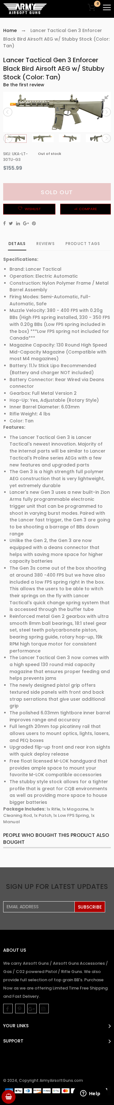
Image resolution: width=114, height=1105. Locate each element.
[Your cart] (9, 1097)
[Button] (107, 7)
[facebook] (8, 1008)
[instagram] (44, 1008)
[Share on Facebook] (4, 223)
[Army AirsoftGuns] (25, 9)
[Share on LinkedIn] (18, 223)
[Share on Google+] (26, 223)
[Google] (32, 1008)
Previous (8, 112)
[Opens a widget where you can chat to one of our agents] (90, 1094)
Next (106, 112)
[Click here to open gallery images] (106, 100)
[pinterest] (20, 1008)
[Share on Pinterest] (34, 223)
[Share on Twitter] (11, 223)
